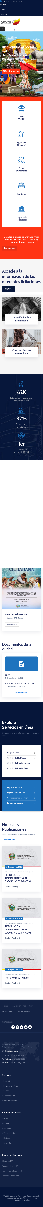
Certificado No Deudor (17, 758)
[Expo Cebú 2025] (21, 503)
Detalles (20, 324)
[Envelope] (30, 1027)
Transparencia (7, 1012)
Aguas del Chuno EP (21, 143)
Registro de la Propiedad (21, 218)
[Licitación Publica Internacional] (21, 308)
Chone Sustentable (21, 169)
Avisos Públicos (24, 974)
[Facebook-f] (13, 1027)
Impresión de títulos (16, 792)
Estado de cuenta (15, 803)
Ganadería (9, 531)
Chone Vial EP (21, 117)
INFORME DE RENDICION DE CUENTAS (21, 683)
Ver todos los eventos (30, 470)
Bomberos (21, 194)
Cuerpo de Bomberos (10, 1176)
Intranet (5, 1006)
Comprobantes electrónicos (19, 798)
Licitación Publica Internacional (21, 319)
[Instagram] (17, 1027)
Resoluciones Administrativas (17, 872)
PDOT (7, 675)
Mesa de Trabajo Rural (16, 614)
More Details (12, 551)
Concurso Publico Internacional (21, 352)
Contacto (7, 1143)
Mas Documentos (20, 692)
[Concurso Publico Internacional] (21, 341)
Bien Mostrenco (12, 974)
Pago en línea (13, 753)
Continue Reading (11, 887)
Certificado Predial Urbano (18, 763)
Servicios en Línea (19, 1006)
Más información (11, 71)
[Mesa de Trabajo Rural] (21, 585)
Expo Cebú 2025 (13, 535)
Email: (15, 1062)
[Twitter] (21, 1027)
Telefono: (15, 1059)
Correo (31, 1006)
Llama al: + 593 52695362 (12, 1)
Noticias (6, 1138)
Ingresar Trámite (14, 787)
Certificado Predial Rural (18, 768)
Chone (6, 1123)
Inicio (5, 1119)
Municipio (7, 1128)
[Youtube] (26, 1027)
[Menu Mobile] (2, 29)
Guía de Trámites (23, 1012)
